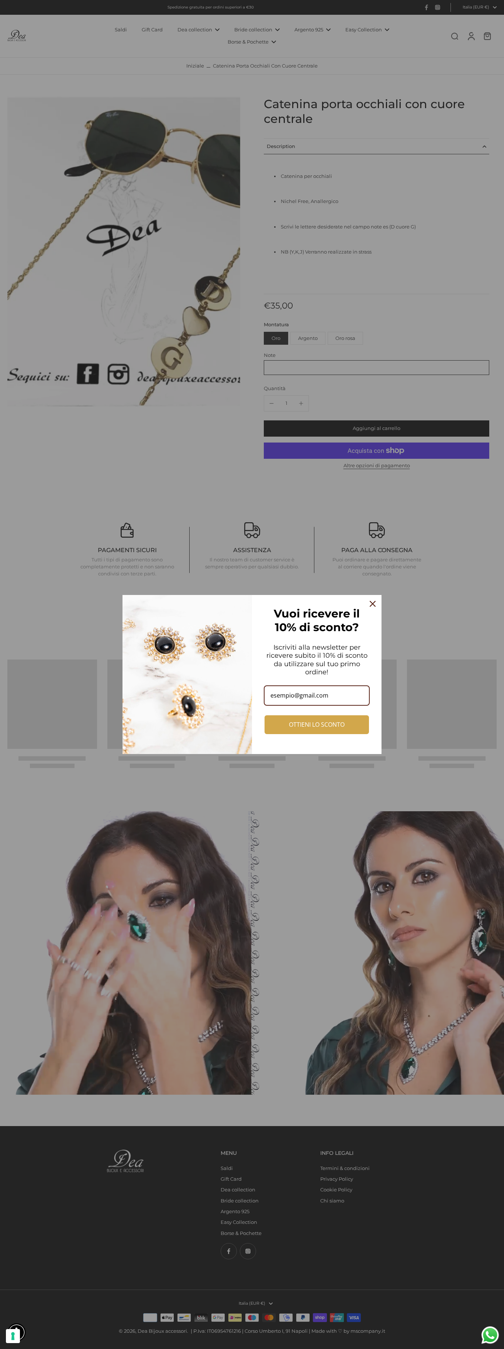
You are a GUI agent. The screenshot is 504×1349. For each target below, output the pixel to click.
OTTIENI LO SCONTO (317, 724)
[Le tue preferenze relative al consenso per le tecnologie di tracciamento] (13, 1336)
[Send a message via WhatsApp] (490, 1335)
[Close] (373, 604)
